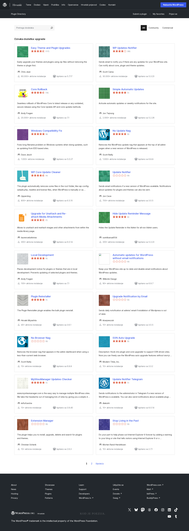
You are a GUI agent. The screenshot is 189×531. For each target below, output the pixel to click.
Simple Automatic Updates (128, 89)
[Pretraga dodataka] (52, 28)
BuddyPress (153, 498)
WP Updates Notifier (125, 47)
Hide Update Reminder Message (132, 213)
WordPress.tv (86, 498)
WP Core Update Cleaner (46, 172)
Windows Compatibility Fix (46, 130)
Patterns (49, 498)
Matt (150, 489)
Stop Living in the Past (126, 420)
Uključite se (118, 485)
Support (82, 489)
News (13, 489)
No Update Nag (122, 130)
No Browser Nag (40, 337)
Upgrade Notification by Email (130, 296)
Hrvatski (41, 513)
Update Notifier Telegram (128, 379)
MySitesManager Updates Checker (51, 379)
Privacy (14, 498)
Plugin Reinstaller (41, 296)
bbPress (152, 493)
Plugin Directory (18, 14)
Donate (117, 493)
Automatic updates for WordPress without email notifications (133, 257)
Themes (48, 489)
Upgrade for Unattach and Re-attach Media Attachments (48, 215)
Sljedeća (100, 463)
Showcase (50, 485)
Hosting (14, 493)
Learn (81, 485)
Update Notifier (122, 172)
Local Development (42, 255)
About (14, 485)
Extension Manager (42, 420)
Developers (84, 493)
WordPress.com (155, 485)
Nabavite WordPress (173, 5)
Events (116, 489)
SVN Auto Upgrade (124, 337)
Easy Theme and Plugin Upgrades (50, 47)
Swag (116, 498)
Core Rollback (39, 89)
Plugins (48, 493)
